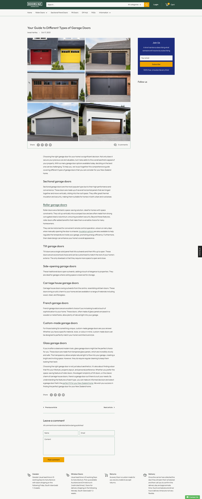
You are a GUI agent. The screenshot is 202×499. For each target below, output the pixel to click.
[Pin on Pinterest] (42, 144)
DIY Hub (85, 12)
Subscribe (156, 64)
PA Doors (74, 12)
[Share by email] (50, 144)
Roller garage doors (55, 204)
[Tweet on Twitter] (46, 144)
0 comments (123, 145)
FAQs (93, 12)
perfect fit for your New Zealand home (78, 383)
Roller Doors (40, 12)
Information (103, 12)
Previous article (51, 407)
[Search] (146, 4)
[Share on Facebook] (38, 144)
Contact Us (193, 497)
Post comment (54, 460)
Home (29, 12)
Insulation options (86, 231)
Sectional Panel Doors (59, 12)
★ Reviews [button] (200, 251)
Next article (108, 407)
